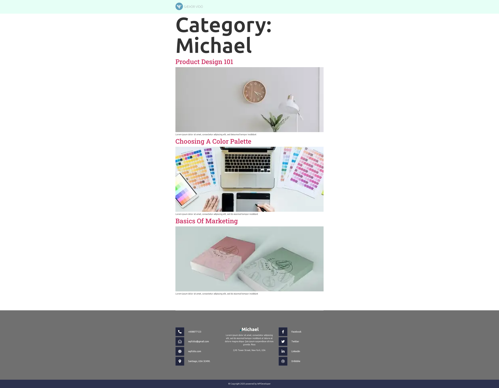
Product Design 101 (204, 61)
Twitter (295, 341)
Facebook (296, 331)
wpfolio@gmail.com (198, 341)
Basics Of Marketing (206, 221)
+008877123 (194, 331)
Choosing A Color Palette (213, 141)
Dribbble (295, 361)
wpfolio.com (194, 351)
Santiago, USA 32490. (199, 361)
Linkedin (295, 351)
